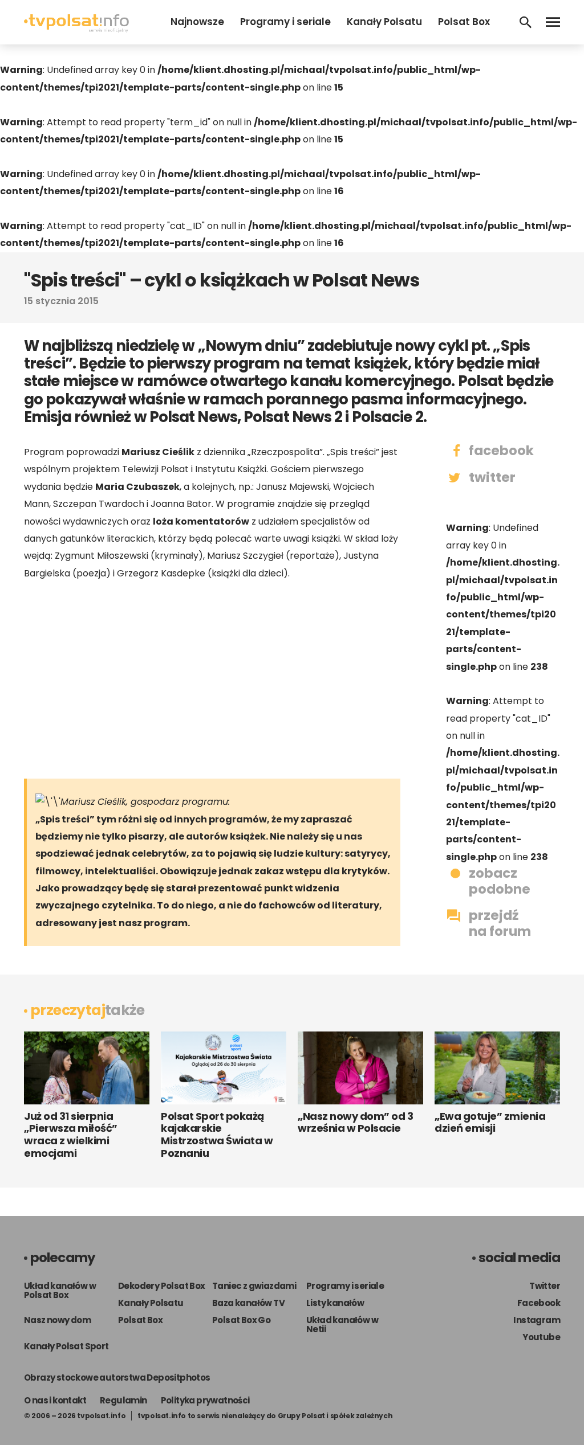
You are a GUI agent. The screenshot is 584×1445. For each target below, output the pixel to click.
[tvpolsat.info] (76, 29)
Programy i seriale (285, 21)
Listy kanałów (335, 1303)
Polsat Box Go (241, 1320)
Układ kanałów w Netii (342, 1324)
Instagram (536, 1320)
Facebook (538, 1303)
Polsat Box (464, 21)
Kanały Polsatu (384, 21)
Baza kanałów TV (248, 1303)
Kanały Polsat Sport (66, 1346)
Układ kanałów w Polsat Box (60, 1290)
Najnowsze (197, 21)
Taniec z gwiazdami (254, 1286)
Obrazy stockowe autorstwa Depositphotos (117, 1377)
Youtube (541, 1337)
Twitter (544, 1286)
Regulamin (123, 1400)
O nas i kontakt (55, 1400)
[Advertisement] (212, 679)
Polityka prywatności (205, 1400)
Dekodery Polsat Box (161, 1286)
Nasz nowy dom (57, 1320)
